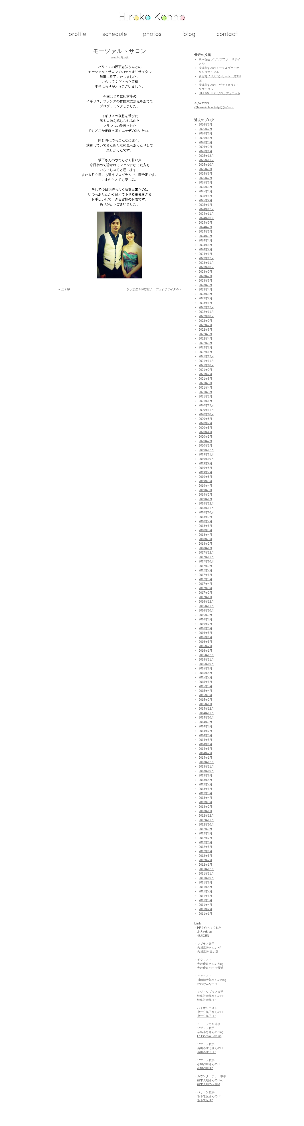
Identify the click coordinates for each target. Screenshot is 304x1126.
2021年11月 (206, 360)
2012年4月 (205, 851)
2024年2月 (205, 249)
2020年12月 (206, 405)
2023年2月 (205, 298)
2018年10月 (206, 512)
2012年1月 (205, 864)
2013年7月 (205, 784)
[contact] (227, 38)
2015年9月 (205, 668)
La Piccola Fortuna (209, 1036)
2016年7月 (205, 624)
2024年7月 (205, 227)
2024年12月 (206, 209)
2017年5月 (205, 579)
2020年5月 (205, 427)
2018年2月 (205, 543)
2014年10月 (206, 717)
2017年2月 (205, 592)
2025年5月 (205, 187)
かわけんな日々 (207, 984)
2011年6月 (205, 896)
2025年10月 (206, 164)
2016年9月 (205, 615)
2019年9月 (205, 463)
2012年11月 (206, 820)
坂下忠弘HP (205, 1100)
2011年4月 (205, 904)
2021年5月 (205, 383)
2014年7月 (205, 731)
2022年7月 (205, 325)
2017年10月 (206, 561)
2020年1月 (205, 445)
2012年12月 (206, 815)
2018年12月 (206, 503)
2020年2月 (205, 441)
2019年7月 (205, 472)
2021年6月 (205, 378)
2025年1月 (205, 204)
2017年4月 (205, 583)
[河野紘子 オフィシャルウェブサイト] (152, 18)
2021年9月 (205, 369)
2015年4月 (205, 690)
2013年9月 (205, 775)
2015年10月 (206, 664)
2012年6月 (205, 842)
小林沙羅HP (205, 1068)
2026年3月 (205, 142)
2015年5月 (205, 686)
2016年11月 (206, 606)
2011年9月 (205, 882)
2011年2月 (205, 909)
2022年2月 (205, 347)
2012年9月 (205, 829)
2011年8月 (205, 887)
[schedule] (114, 38)
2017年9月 (205, 566)
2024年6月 (205, 231)
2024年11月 (206, 213)
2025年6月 (205, 182)
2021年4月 (205, 387)
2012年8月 (205, 833)
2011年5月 (205, 900)
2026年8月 (205, 124)
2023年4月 (205, 289)
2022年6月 (205, 329)
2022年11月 (206, 311)
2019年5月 (205, 481)
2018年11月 (206, 508)
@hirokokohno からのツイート (214, 107)
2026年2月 (205, 146)
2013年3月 (205, 802)
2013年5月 (205, 793)
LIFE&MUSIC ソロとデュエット (219, 93)
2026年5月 (205, 138)
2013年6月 (205, 788)
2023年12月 (206, 258)
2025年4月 (205, 191)
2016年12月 (206, 601)
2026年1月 (205, 151)
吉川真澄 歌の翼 (207, 951)
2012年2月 (205, 860)
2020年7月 (205, 423)
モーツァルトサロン (120, 51)
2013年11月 (206, 766)
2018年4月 (205, 534)
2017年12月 (206, 552)
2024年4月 (205, 240)
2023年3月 (205, 294)
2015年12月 (206, 655)
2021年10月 (206, 365)
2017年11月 (206, 557)
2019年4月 (205, 485)
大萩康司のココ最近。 (211, 968)
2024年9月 (205, 222)
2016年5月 (205, 632)
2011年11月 (206, 873)
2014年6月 (205, 735)
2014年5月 (205, 739)
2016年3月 (205, 641)
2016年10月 (206, 610)
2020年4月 (205, 432)
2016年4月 (205, 637)
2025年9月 (205, 169)
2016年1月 (205, 650)
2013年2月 (205, 806)
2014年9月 (205, 722)
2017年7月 (205, 570)
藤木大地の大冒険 (208, 1084)
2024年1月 (205, 253)
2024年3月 (205, 245)
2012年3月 (205, 855)
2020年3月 (205, 436)
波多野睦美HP (206, 1000)
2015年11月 (206, 659)
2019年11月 (206, 454)
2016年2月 (205, 646)
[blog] (189, 38)
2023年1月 (205, 303)
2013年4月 (205, 797)
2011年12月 (206, 869)
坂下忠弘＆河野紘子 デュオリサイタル (153, 289)
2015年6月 (205, 681)
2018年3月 (205, 539)
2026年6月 (205, 133)
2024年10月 (206, 218)
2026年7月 (205, 129)
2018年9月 (205, 517)
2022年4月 (205, 338)
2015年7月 (205, 677)
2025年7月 (205, 178)
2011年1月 (205, 913)
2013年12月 (206, 762)
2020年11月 (206, 410)
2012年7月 (205, 838)
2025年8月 (205, 173)
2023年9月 (205, 271)
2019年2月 (205, 494)
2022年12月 (206, 307)
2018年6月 (205, 525)
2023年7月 (205, 276)
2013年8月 (205, 780)
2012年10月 (206, 824)
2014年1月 (205, 757)
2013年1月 (205, 811)
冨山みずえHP (206, 1052)
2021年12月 (206, 356)
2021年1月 (205, 401)
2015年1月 (205, 704)
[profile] (77, 38)
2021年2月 (205, 396)
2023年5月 (205, 285)
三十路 (64, 289)
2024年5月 (205, 236)
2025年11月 (206, 160)
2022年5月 (205, 334)
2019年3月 (205, 490)
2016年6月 (205, 628)
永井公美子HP (206, 1016)
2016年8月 (205, 619)
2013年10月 (206, 771)
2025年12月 (206, 155)
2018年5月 (205, 530)
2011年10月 (206, 878)
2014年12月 (206, 708)
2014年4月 (205, 744)
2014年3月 (205, 748)
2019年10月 (206, 459)
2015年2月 (205, 699)
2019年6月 (205, 476)
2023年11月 (206, 262)
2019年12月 (206, 450)
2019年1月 (205, 499)
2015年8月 (205, 673)
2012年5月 (205, 846)
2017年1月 (205, 597)
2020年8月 (205, 418)
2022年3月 (205, 343)
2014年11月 (206, 713)
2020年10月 (206, 414)
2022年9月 (205, 320)
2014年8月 (205, 726)
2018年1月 (205, 548)
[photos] (152, 38)
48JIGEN (203, 935)
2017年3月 (205, 588)
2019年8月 (205, 467)
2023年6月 (205, 280)
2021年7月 (205, 374)
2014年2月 (205, 753)
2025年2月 (205, 200)
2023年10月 (206, 267)
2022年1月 (205, 352)
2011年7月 (205, 891)
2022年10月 (206, 316)
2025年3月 (205, 196)
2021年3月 (205, 392)
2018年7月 (205, 521)
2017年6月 (205, 574)
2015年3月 (205, 695)
